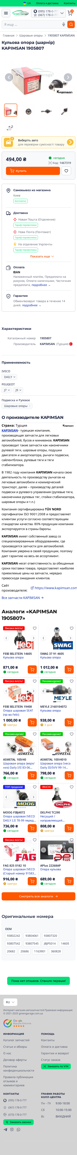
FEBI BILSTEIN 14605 (17, 654)
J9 (17, 390)
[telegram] (5, 1130)
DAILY (8, 377)
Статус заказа (50, 1060)
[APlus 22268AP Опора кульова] (57, 850)
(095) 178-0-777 (17, 1100)
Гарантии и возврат (55, 1053)
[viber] (12, 1130)
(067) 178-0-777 (17, 1107)
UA (29, 3)
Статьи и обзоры (15, 1047)
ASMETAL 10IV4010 (53, 759)
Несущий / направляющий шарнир (51, 818)
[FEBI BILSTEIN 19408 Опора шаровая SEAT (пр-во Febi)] (20, 691)
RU (8, 1002)
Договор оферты (15, 1060)
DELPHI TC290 (50, 812)
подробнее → (41, 285)
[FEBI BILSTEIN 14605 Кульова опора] (20, 638)
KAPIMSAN (10, 430)
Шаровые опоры (31, 35)
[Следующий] (68, 77)
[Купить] (32, 669)
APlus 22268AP (50, 865)
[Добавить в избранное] (66, 171)
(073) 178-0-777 (17, 1114)
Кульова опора (13, 657)
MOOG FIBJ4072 (14, 812)
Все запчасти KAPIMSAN (21, 597)
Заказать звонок (20, 1122)
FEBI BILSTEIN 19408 (17, 706)
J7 (5, 390)
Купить (21, 171)
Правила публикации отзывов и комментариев (18, 1081)
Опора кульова (50, 869)
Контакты (69, 3)
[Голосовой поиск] (63, 24)
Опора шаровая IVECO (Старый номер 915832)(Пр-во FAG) (19, 871)
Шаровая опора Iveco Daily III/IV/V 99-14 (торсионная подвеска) (56, 765)
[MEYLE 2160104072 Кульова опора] (57, 691)
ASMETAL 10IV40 (14, 759)
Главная (8, 35)
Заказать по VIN (58, 1066)
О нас (7, 1053)
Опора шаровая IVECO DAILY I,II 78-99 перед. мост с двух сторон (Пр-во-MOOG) (20, 818)
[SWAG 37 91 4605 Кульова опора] (57, 638)
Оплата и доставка (47, 3)
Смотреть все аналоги (36, 896)
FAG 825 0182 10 (14, 865)
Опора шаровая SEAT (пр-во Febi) (18, 712)
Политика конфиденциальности (18, 1068)
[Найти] (71, 24)
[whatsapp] (18, 1130)
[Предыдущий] (9, 77)
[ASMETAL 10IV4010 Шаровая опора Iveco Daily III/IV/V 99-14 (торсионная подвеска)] (57, 744)
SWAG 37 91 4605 (52, 654)
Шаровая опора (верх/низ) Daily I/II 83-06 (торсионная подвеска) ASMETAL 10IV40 (19, 765)
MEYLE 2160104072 (53, 706)
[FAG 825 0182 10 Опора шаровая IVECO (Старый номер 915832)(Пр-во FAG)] (20, 850)
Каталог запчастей (16, 1040)
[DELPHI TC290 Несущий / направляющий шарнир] (57, 797)
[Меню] (6, 13)
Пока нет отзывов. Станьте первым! (38, 981)
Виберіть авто (28, 140)
